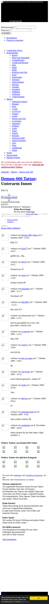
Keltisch (15, 126)
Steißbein (16, 92)
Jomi (23, 275)
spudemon (25, 425)
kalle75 (24, 248)
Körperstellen (12, 53)
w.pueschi (25, 331)
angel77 (24, 345)
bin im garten (27, 358)
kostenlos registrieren (34, 475)
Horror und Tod (19, 118)
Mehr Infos (26, 602)
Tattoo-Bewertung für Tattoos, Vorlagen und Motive (29, 1)
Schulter (15, 87)
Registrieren (12, 38)
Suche (9, 153)
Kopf (14, 75)
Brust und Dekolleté (20, 58)
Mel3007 (25, 302)
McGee (24, 398)
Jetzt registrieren (9, 539)
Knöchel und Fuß (19, 72)
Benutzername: (8, 27)
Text (14, 143)
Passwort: (6, 30)
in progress (16, 121)
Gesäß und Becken (20, 62)
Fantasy (15, 114)
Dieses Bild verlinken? (11, 228)
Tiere (14, 145)
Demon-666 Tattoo (18, 178)
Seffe (23, 385)
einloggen (18, 475)
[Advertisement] (24, 573)
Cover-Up (16, 111)
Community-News (14, 50)
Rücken (15, 84)
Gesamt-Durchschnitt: (10, 202)
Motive (10, 99)
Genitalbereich (18, 60)
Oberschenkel (18, 82)
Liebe (14, 128)
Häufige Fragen (13, 157)
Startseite (5, 172)
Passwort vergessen (15, 40)
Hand (14, 67)
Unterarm (16, 94)
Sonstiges (16, 89)
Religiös (15, 136)
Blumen (15, 104)
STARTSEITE (15, 21)
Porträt (15, 133)
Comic (15, 109)
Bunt (14, 106)
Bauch (15, 55)
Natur (14, 131)
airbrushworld (27, 412)
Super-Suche (12, 155)
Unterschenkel (18, 97)
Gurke (14, 116)
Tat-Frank (25, 372)
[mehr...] (4, 593)
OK (39, 598)
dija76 (24, 262)
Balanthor (25, 289)
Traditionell (17, 148)
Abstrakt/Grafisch (19, 101)
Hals (14, 65)
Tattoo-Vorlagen (19, 140)
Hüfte (14, 70)
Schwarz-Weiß (18, 138)
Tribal (14, 150)
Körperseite (17, 77)
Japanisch (16, 123)
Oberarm (16, 79)
